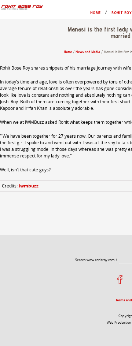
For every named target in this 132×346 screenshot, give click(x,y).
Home (95, 12)
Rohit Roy (121, 12)
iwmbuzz (28, 186)
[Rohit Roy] (21, 7)
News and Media (88, 51)
